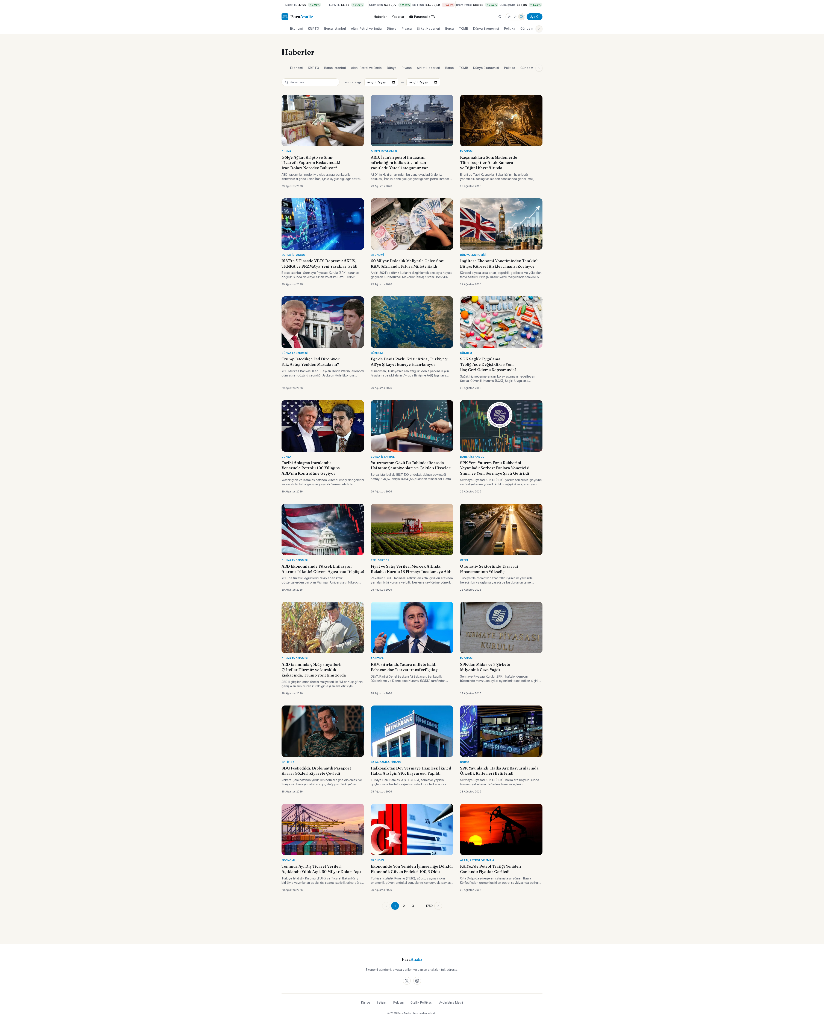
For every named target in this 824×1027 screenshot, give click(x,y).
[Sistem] (521, 17)
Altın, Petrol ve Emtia (366, 28)
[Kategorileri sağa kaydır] (539, 28)
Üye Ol (534, 16)
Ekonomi (296, 28)
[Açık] (509, 17)
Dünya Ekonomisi (486, 28)
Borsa (449, 28)
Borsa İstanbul (335, 28)
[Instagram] (417, 981)
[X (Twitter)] (407, 981)
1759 (429, 906)
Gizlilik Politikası (421, 1002)
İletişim (381, 1002)
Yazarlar (398, 16)
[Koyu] (515, 17)
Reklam (398, 1002)
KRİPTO (313, 28)
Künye (365, 1002)
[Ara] (500, 17)
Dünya (392, 28)
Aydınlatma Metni (451, 1002)
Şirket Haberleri (428, 28)
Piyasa (407, 28)
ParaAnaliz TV (424, 16)
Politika (509, 28)
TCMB (463, 28)
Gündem (526, 28)
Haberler (380, 16)
